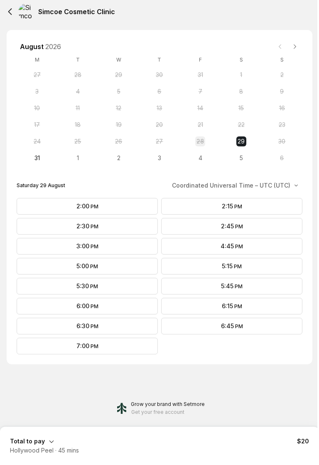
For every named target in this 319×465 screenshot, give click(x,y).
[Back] (10, 12)
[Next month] (295, 46)
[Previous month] (280, 46)
